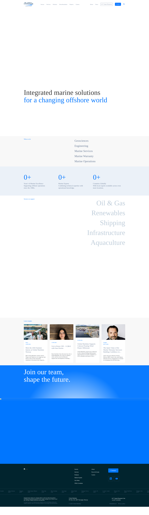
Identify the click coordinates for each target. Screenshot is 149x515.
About (91, 4)
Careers (77, 4)
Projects (71, 4)
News (96, 4)
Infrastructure (106, 232)
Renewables (108, 213)
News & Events (95, 472)
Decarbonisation (63, 4)
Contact (113, 470)
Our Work (76, 480)
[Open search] (124, 4)
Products (55, 4)
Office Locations (78, 483)
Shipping (112, 223)
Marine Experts (78, 477)
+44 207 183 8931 (116, 500)
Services (48, 4)
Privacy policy (121, 503)
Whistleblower (113, 503)
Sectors (42, 4)
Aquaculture (108, 242)
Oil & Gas (110, 203)
